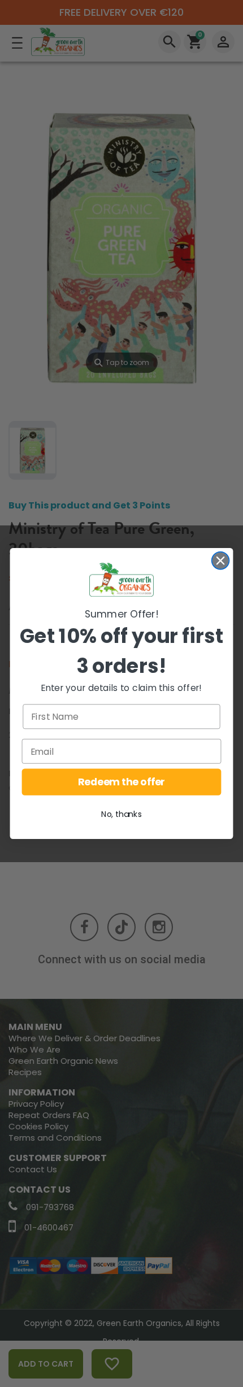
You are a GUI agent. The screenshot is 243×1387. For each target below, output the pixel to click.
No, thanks (121, 814)
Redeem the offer (121, 782)
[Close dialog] (220, 560)
